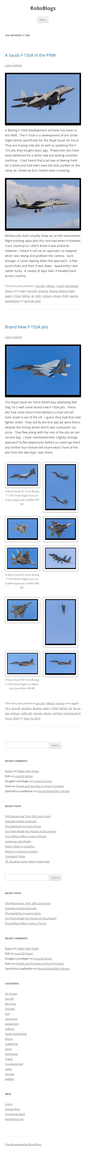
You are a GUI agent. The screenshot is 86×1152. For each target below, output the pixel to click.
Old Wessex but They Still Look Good (28, 816)
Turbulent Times (15, 856)
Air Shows (11, 994)
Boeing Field (66, 291)
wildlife (9, 1079)
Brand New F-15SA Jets (26, 327)
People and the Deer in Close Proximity (40, 786)
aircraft (40, 286)
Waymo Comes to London (21, 851)
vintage (9, 1074)
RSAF (65, 296)
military (50, 286)
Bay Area (10, 1004)
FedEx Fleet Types (28, 771)
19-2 (7, 708)
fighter (26, 296)
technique (11, 1054)
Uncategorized (14, 1064)
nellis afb (26, 713)
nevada (37, 713)
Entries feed (12, 1109)
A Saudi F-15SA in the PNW (30, 55)
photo (9, 291)
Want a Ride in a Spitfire (19, 846)
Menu (43, 19)
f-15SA (16, 296)
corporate (11, 1019)
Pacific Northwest (67, 286)
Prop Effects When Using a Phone (25, 836)
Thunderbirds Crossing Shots (23, 826)
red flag (57, 713)
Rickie (8, 771)
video (8, 1069)
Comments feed (15, 1114)
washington (12, 301)
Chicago (10, 1009)
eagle (8, 296)
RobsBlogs (43, 8)
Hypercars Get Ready (18, 841)
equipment (12, 1024)
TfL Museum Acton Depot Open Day (27, 861)
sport (8, 1049)
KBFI (38, 296)
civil (7, 1014)
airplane (43, 291)
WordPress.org (14, 1119)
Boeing (53, 291)
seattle (74, 296)
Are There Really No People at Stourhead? (31, 831)
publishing (11, 1044)
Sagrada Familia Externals (21, 821)
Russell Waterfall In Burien (54, 791)
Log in (9, 1104)
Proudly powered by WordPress (23, 1144)
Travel (9, 1059)
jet (32, 296)
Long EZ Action (24, 776)
